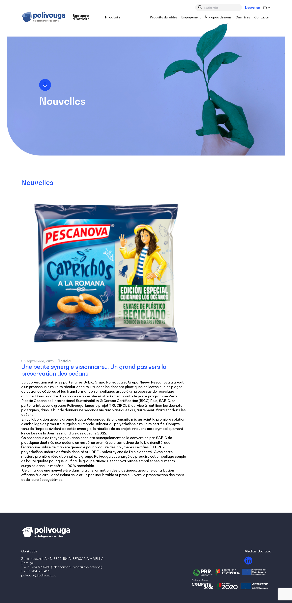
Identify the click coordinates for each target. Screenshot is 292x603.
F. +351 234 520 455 (35, 571)
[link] (87, 17)
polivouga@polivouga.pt (38, 575)
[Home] (44, 17)
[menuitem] (87, 17)
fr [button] (265, 8)
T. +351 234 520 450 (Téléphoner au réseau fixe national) (61, 567)
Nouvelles (252, 8)
